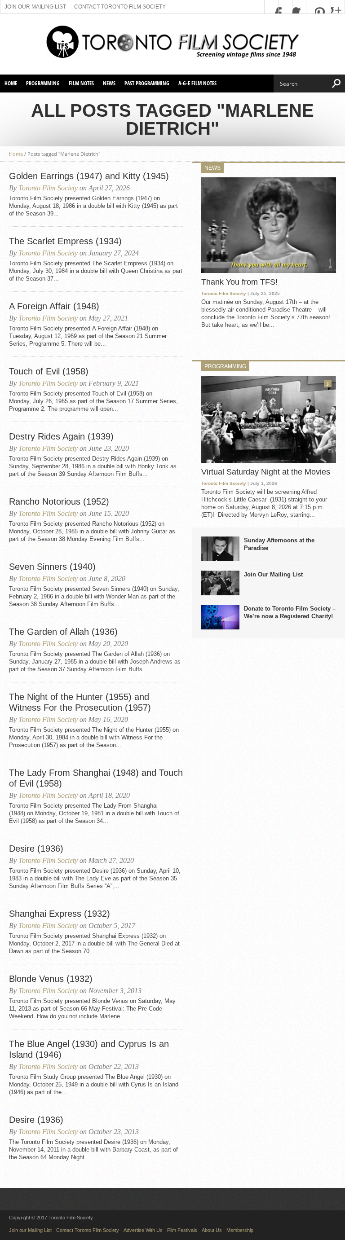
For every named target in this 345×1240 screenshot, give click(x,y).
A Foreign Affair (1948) (54, 306)
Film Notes (81, 83)
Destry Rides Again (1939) (61, 436)
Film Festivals (182, 1230)
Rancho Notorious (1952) (59, 501)
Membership (239, 1230)
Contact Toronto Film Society (120, 7)
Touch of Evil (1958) (48, 371)
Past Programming (146, 83)
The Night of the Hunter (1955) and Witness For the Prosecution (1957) (80, 702)
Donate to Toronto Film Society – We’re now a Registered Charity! (290, 612)
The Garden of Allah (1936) (63, 632)
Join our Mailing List (35, 7)
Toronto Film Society (48, 188)
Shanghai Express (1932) (59, 914)
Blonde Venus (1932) (51, 979)
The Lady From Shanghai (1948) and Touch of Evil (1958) (96, 778)
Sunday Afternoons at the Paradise (279, 544)
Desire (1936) (36, 848)
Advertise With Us (143, 1230)
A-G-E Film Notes (197, 83)
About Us (212, 1230)
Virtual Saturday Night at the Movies (265, 471)
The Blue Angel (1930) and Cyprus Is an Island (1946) (89, 1049)
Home (10, 83)
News (109, 83)
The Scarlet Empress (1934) (65, 241)
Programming (43, 83)
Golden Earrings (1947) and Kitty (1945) (89, 176)
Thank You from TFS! (239, 281)
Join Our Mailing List (273, 574)
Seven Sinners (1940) (52, 567)
